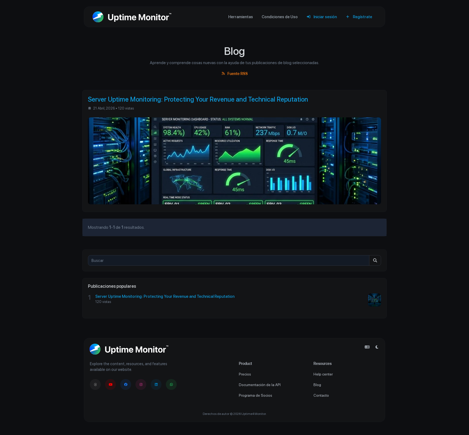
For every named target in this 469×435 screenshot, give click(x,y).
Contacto (321, 395)
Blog (317, 385)
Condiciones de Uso (280, 16)
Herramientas (240, 16)
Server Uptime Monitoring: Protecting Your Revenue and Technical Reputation (164, 296)
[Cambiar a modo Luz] (377, 347)
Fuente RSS (237, 73)
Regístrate (362, 16)
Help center (323, 374)
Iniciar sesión (325, 16)
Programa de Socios (255, 395)
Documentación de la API (260, 385)
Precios (245, 374)
